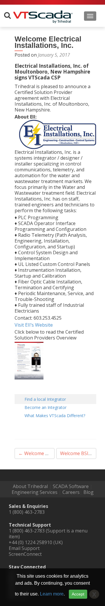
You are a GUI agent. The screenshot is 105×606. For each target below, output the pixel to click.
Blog (88, 492)
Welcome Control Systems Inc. (54, 453)
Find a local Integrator (45, 399)
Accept (78, 594)
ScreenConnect (25, 554)
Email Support (24, 548)
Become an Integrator (45, 407)
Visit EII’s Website (34, 325)
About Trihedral (30, 486)
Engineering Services (34, 492)
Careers (71, 492)
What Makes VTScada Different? (54, 415)
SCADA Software (71, 486)
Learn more (52, 593)
